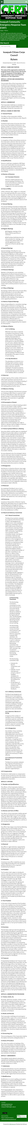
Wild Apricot (12, 1124)
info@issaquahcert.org (6, 1104)
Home (1, 30)
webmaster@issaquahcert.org (8, 1119)
